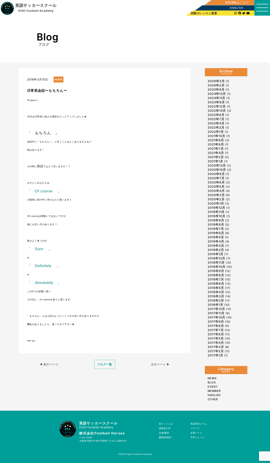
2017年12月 (216, 309)
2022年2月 (216, 127)
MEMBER (214, 391)
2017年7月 (216, 330)
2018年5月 (216, 288)
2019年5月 (216, 237)
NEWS (212, 378)
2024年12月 (217, 94)
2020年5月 (216, 186)
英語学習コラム (198, 424)
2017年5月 (216, 338)
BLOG (212, 382)
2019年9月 (216, 220)
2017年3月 (216, 347)
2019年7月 (216, 229)
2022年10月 (217, 111)
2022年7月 (216, 119)
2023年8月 (216, 102)
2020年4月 (216, 191)
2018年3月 (216, 296)
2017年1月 (215, 355)
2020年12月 (217, 165)
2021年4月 (216, 153)
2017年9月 (216, 321)
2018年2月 (216, 300)
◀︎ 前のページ (49, 364)
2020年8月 (216, 174)
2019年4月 (216, 241)
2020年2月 (216, 199)
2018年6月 (216, 283)
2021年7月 (216, 148)
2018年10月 (216, 267)
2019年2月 (216, 250)
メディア (195, 428)
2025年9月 (216, 89)
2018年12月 (216, 258)
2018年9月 (216, 271)
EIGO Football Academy (36, 10)
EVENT (213, 386)
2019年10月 (216, 216)
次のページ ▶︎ (160, 364)
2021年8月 (216, 144)
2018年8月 (216, 275)
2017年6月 (216, 334)
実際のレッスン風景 (204, 13)
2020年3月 (216, 195)
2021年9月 (216, 140)
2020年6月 (216, 182)
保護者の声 (165, 428)
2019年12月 (216, 208)
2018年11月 (216, 262)
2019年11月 (216, 212)
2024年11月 (216, 98)
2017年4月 (216, 343)
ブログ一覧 (104, 364)
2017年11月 (216, 313)
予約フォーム (197, 437)
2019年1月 (215, 254)
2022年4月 (216, 123)
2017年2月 (216, 351)
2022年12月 (217, 106)
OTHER (213, 399)
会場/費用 (164, 433)
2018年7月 (216, 279)
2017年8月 (216, 326)
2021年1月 (215, 161)
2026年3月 (216, 81)
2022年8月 (216, 115)
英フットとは (166, 424)
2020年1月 (216, 203)
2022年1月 (216, 132)
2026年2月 (216, 85)
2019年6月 (216, 233)
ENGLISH (236, 7)
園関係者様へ (166, 437)
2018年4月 (216, 292)
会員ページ (196, 433)
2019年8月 (216, 224)
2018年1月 (215, 305)
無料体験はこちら (237, 2)
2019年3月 (216, 246)
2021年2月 (216, 157)
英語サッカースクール (36, 5)
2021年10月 (216, 136)
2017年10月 (216, 317)
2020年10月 (217, 170)
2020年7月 (216, 178)
